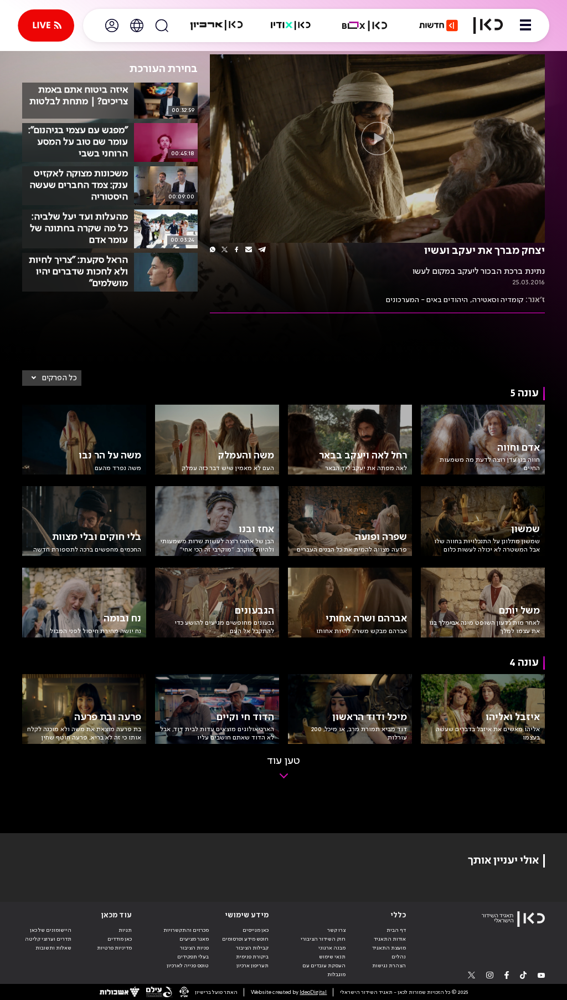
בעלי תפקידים (193, 957)
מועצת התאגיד (389, 948)
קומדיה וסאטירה (497, 300)
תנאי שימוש (332, 957)
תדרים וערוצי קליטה (48, 939)
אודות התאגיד (390, 939)
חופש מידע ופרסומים (245, 939)
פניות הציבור (194, 948)
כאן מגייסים (256, 930)
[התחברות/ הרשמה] (112, 25)
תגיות (125, 930)
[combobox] (51, 378)
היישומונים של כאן (50, 930)
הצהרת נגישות (389, 965)
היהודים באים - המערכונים (427, 300)
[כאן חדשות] (438, 25)
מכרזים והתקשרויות (186, 930)
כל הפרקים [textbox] (59, 378)
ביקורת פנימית (252, 957)
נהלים (398, 957)
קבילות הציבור (252, 948)
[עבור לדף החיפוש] (162, 25)
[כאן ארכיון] (216, 25)
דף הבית (396, 930)
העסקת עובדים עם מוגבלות (324, 970)
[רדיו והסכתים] (290, 25)
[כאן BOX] (364, 25)
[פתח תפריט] (525, 25)
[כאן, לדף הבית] (488, 25)
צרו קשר (336, 930)
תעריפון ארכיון (252, 965)
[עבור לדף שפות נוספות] (137, 25)
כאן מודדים (119, 939)
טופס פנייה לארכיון (188, 965)
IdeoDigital (313, 992)
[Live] (46, 25)
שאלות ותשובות (53, 948)
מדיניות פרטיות (114, 948)
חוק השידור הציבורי (323, 939)
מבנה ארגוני (332, 948)
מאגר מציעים (194, 939)
